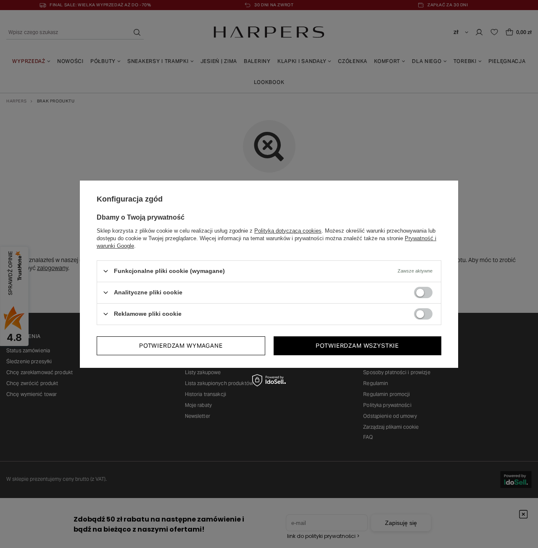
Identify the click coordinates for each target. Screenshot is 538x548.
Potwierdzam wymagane (181, 345)
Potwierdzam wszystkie (357, 345)
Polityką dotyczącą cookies (288, 230)
